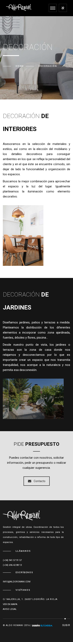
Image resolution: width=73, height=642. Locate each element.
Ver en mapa (10, 604)
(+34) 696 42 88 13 (12, 565)
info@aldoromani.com (16, 581)
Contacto (39, 481)
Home (20, 66)
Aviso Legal (10, 609)
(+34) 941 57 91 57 (12, 560)
